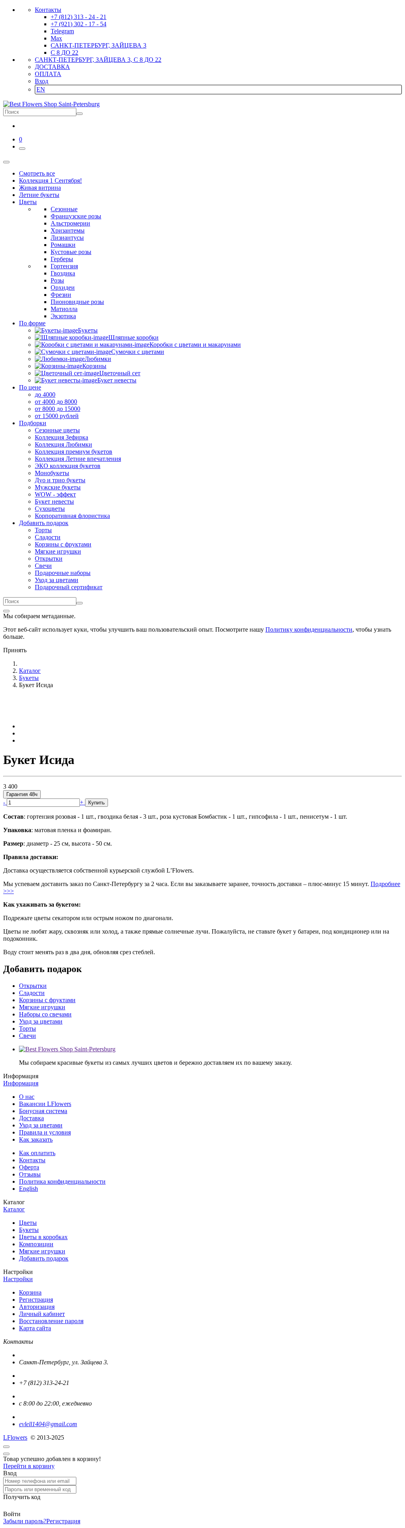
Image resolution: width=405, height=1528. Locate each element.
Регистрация (36, 1299)
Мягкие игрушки (58, 551)
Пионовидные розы (77, 301)
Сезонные (64, 209)
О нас (26, 1096)
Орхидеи (63, 287)
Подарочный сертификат (68, 587)
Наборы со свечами (45, 1014)
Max (56, 38)
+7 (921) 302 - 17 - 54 (78, 24)
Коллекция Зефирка (61, 437)
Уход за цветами (56, 580)
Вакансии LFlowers (45, 1103)
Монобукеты (52, 473)
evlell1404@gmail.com (48, 1424)
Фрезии (61, 294)
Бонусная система (43, 1111)
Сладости (48, 537)
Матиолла (64, 309)
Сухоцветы (50, 508)
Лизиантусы (67, 237)
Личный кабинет (42, 1313)
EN (40, 89)
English (28, 1188)
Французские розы (76, 216)
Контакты (48, 9)
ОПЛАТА (48, 74)
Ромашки (63, 244)
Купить (96, 803)
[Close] (6, 611)
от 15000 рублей (57, 416)
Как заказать (36, 1139)
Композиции (36, 1244)
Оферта (29, 1167)
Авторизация (37, 1306)
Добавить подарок (43, 1258)
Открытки (48, 558)
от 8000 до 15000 (57, 408)
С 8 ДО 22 (64, 52)
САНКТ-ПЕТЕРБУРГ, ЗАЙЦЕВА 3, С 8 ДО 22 (98, 59)
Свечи (43, 565)
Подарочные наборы (63, 572)
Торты (43, 530)
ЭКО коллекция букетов (67, 465)
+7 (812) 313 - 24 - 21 (78, 16)
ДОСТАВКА (52, 66)
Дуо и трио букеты (60, 480)
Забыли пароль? (24, 1521)
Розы (57, 280)
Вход (41, 81)
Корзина (30, 1292)
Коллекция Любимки (63, 444)
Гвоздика (63, 273)
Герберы (62, 259)
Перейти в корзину (29, 1466)
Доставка (31, 1118)
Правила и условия (45, 1132)
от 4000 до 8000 (56, 401)
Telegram (62, 31)
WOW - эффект (55, 494)
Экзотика (63, 316)
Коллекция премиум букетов (73, 451)
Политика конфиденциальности (62, 1181)
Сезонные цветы (57, 430)
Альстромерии (70, 223)
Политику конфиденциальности (308, 629)
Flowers (15, 1437)
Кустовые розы (71, 251)
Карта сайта (35, 1328)
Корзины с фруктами (63, 544)
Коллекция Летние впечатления (78, 458)
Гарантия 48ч (22, 794)
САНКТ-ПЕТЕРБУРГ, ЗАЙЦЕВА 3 (98, 45)
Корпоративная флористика (72, 515)
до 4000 (45, 394)
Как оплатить (37, 1153)
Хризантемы (68, 230)
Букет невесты (54, 501)
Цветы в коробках (43, 1237)
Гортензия (64, 266)
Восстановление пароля (51, 1321)
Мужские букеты (58, 487)
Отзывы (30, 1174)
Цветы (28, 1222)
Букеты (29, 1229)
